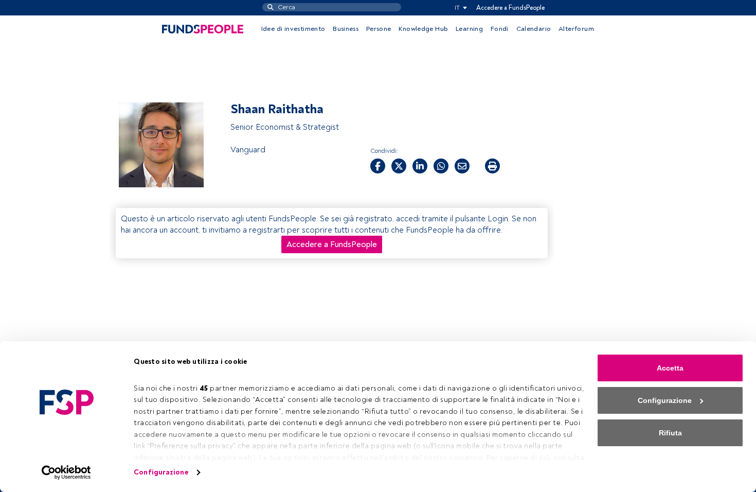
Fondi (500, 29)
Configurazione (161, 472)
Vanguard (247, 150)
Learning (469, 29)
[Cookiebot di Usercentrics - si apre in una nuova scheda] (67, 472)
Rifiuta (670, 433)
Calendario (533, 29)
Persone (378, 29)
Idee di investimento (293, 29)
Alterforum (576, 29)
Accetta (670, 368)
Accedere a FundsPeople (510, 8)
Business (345, 29)
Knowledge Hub (423, 29)
